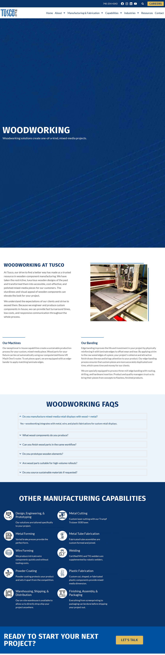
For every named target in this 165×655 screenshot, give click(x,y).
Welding (74, 550)
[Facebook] (122, 4)
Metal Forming (25, 533)
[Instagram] (127, 4)
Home (49, 12)
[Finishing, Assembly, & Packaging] (62, 593)
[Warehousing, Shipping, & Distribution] (9, 593)
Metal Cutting (78, 513)
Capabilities (111, 12)
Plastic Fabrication (81, 571)
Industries (129, 12)
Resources (147, 12)
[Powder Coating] (9, 573)
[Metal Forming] (9, 536)
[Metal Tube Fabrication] (62, 536)
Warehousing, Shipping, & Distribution (32, 593)
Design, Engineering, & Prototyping (30, 515)
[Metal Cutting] (62, 515)
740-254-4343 (110, 3)
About (58, 12)
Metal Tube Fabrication (84, 533)
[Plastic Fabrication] (62, 573)
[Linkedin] (131, 4)
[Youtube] (135, 4)
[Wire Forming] (9, 553)
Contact (159, 12)
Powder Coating (26, 571)
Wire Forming (24, 550)
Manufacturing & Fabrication (84, 12)
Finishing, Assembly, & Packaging (83, 593)
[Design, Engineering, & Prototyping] (9, 515)
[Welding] (62, 553)
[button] (142, 3)
